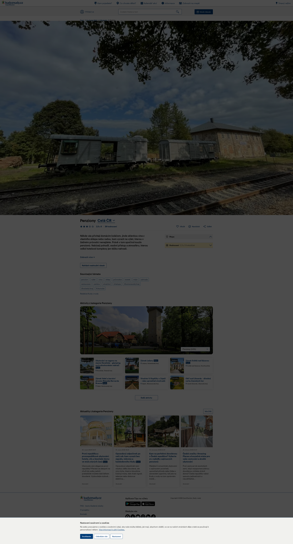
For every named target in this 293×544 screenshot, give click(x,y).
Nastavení (116, 536)
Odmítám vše (101, 536)
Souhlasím (86, 536)
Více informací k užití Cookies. (112, 530)
